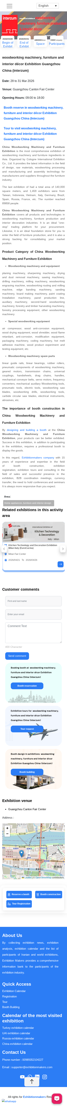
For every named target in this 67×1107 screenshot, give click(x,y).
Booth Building (11, 1007)
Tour (4, 1001)
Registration (9, 996)
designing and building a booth (27, 429)
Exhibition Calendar (14, 991)
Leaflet (27, 877)
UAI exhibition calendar (16, 1033)
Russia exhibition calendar (18, 1038)
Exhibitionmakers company (38, 457)
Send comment (17, 655)
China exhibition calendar (17, 1043)
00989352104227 (32, 1059)
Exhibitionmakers (35, 1096)
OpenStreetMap (43, 877)
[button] (4, 548)
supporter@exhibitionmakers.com (31, 1067)
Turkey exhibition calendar (18, 1027)
